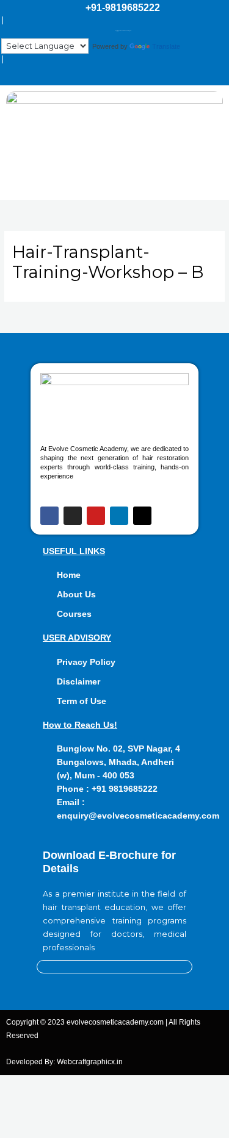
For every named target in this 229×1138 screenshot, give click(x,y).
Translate (166, 46)
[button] (114, 182)
